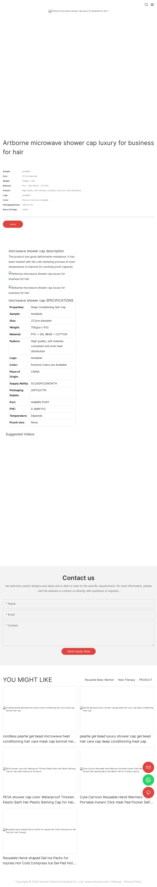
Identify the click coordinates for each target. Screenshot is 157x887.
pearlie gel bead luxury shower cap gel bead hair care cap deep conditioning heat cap (115, 738)
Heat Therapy (126, 679)
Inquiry (13, 224)
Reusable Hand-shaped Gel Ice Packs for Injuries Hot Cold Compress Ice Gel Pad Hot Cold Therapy (38, 861)
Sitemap (117, 881)
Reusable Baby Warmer (99, 679)
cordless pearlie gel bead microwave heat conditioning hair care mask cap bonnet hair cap (38, 739)
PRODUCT (145, 679)
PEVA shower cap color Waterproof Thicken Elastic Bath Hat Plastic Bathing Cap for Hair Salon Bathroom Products (38, 800)
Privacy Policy (132, 881)
